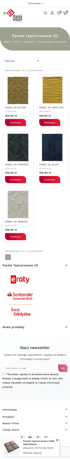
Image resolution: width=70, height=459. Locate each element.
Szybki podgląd (29, 79)
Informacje (34, 3)
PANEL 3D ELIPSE (15, 107)
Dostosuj (15, 122)
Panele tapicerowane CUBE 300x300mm (39, 443)
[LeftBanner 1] (20, 296)
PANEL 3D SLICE (49, 164)
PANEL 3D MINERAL (16, 221)
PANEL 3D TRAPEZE (17, 164)
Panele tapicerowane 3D (20, 265)
